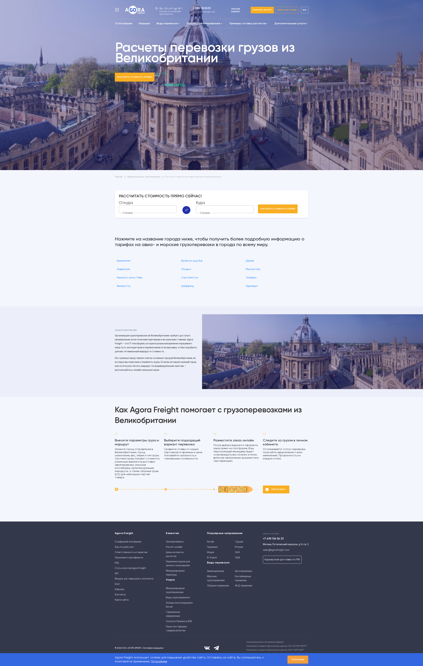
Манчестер (253, 269)
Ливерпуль (123, 269)
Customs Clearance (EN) (179, 621)
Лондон (186, 269)
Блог (117, 584)
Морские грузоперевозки (216, 578)
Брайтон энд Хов (191, 261)
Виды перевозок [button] (167, 23)
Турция (239, 541)
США (237, 557)
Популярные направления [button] (203, 23)
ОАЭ (237, 552)
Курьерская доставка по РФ (282, 559)
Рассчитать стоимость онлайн (134, 77)
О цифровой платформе (128, 541)
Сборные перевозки (218, 585)
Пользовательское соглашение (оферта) (265, 642)
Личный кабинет (175, 541)
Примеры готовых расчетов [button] (247, 23)
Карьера (144, 23)
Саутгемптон (189, 277)
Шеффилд (187, 286)
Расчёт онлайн (174, 547)
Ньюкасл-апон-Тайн (129, 277)
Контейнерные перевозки (243, 578)
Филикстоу (123, 286)
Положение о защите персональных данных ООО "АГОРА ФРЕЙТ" (277, 646)
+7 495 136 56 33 (202, 8)
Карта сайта (122, 599)
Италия (239, 547)
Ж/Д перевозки (243, 585)
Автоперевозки (243, 571)
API (116, 573)
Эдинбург (252, 286)
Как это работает (124, 547)
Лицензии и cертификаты (129, 557)
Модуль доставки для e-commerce (134, 578)
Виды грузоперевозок (178, 597)
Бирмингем (123, 261)
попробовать (278, 489)
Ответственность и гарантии (131, 552)
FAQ (117, 562)
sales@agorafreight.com (204, 12)
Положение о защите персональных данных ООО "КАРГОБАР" (275, 650)
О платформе (123, 23)
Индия (210, 552)
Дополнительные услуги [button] (290, 23)
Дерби (250, 261)
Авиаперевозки (215, 571)
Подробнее (159, 661)
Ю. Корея (212, 557)
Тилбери (251, 277)
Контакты (120, 594)
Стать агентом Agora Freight (130, 568)
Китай (210, 541)
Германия (212, 547)
